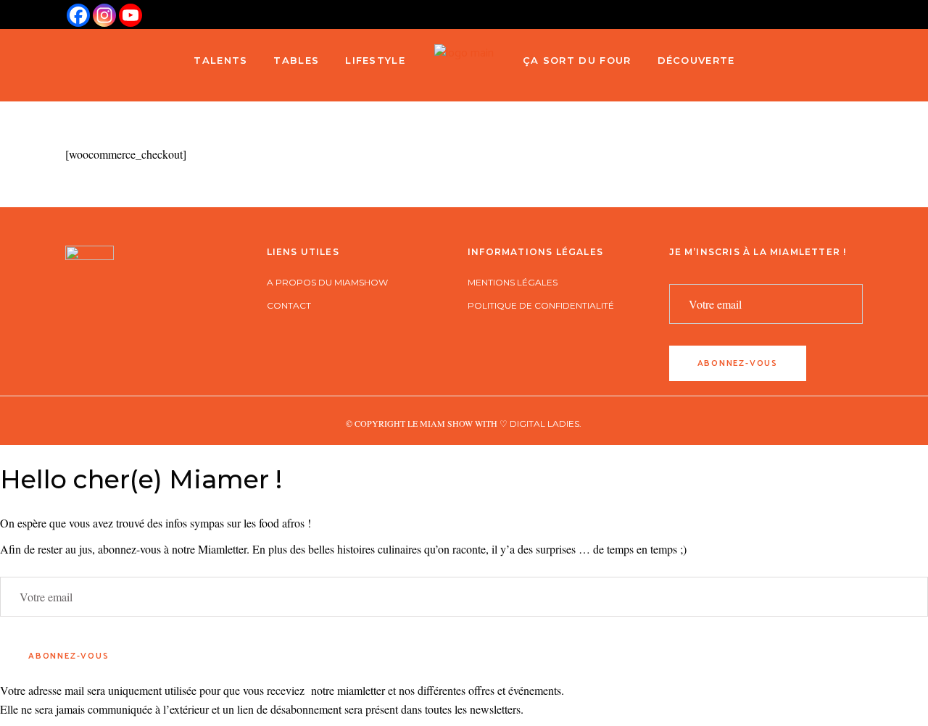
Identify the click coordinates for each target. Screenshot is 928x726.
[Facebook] (78, 15)
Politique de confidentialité (541, 305)
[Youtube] (130, 15)
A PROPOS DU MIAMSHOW (327, 282)
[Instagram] (104, 15)
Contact (289, 305)
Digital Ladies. (545, 423)
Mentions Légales (513, 282)
